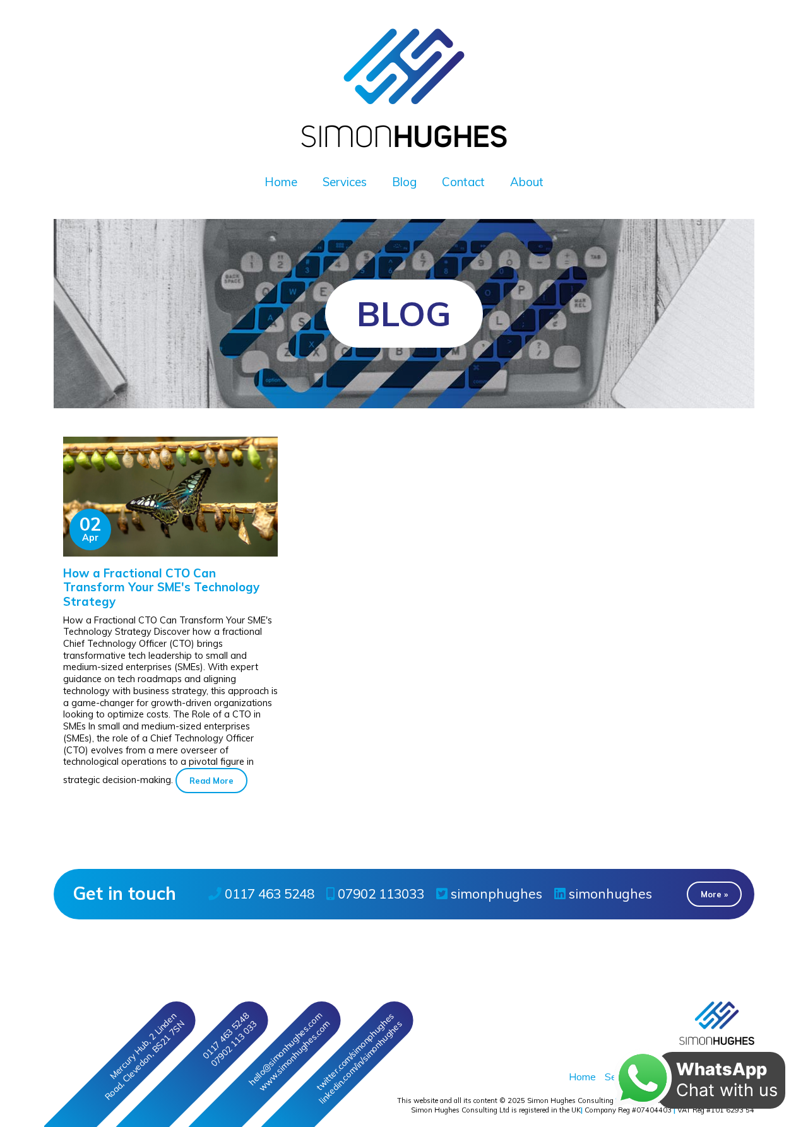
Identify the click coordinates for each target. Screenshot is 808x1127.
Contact (463, 181)
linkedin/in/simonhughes (360, 1062)
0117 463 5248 (268, 893)
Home (280, 181)
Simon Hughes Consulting (570, 1100)
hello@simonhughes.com (284, 1048)
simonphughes (495, 893)
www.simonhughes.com (293, 1055)
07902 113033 (379, 893)
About (527, 181)
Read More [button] (211, 781)
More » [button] (714, 894)
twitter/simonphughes (355, 1051)
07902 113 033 (233, 1043)
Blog (404, 181)
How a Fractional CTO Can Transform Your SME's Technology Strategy (161, 587)
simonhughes (609, 893)
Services (345, 181)
